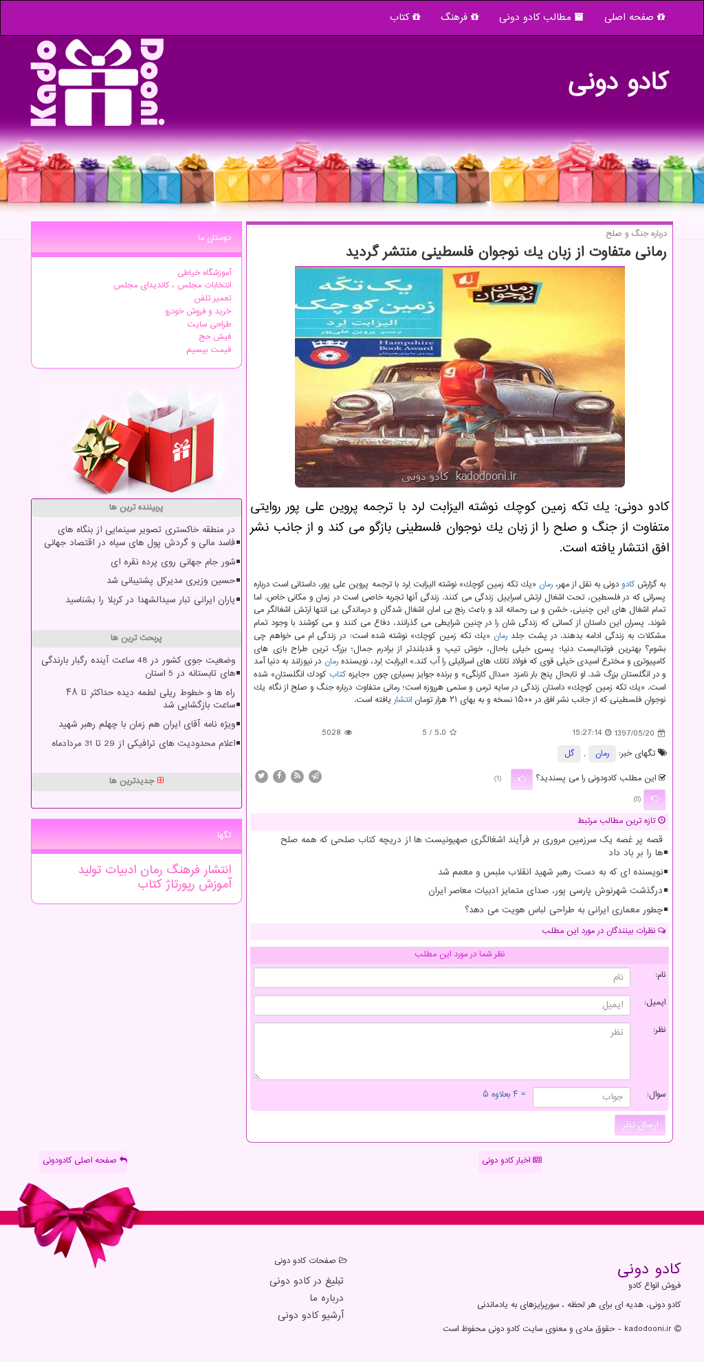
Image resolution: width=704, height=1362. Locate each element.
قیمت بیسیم (208, 350)
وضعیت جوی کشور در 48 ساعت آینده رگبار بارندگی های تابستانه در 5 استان (138, 667)
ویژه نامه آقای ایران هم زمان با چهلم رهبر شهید (146, 724)
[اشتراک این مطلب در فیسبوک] (279, 776)
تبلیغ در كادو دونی (307, 1282)
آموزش (213, 885)
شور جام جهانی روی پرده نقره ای (173, 562)
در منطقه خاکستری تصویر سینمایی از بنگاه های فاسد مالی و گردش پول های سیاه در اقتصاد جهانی (139, 537)
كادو (628, 585)
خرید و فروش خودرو (198, 312)
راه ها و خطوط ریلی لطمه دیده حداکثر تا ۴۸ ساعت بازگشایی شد (150, 699)
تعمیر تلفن (212, 299)
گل (569, 754)
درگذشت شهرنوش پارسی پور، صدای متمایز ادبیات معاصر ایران (545, 891)
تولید (89, 870)
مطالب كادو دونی (537, 17)
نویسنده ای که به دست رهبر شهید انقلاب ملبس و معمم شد (550, 872)
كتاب (337, 675)
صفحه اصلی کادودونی (81, 1161)
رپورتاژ (178, 885)
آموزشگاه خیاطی (204, 273)
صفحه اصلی (630, 17)
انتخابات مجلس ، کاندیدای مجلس (172, 285)
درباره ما (326, 1299)
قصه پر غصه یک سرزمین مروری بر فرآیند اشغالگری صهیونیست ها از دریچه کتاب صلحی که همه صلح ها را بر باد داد (471, 847)
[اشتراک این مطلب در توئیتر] (261, 776)
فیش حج (215, 337)
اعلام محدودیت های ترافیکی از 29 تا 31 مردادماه (143, 743)
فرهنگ (456, 17)
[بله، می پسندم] (522, 779)
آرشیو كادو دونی (311, 1316)
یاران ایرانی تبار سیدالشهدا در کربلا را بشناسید (150, 600)
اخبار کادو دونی (507, 1161)
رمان (546, 585)
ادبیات (118, 870)
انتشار (403, 700)
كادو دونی (618, 75)
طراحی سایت (209, 325)
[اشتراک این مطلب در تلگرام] (314, 776)
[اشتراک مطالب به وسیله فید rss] (297, 776)
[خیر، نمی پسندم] (655, 799)
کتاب (401, 17)
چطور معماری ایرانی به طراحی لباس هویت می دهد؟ (564, 910)
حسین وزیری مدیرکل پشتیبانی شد (171, 581)
